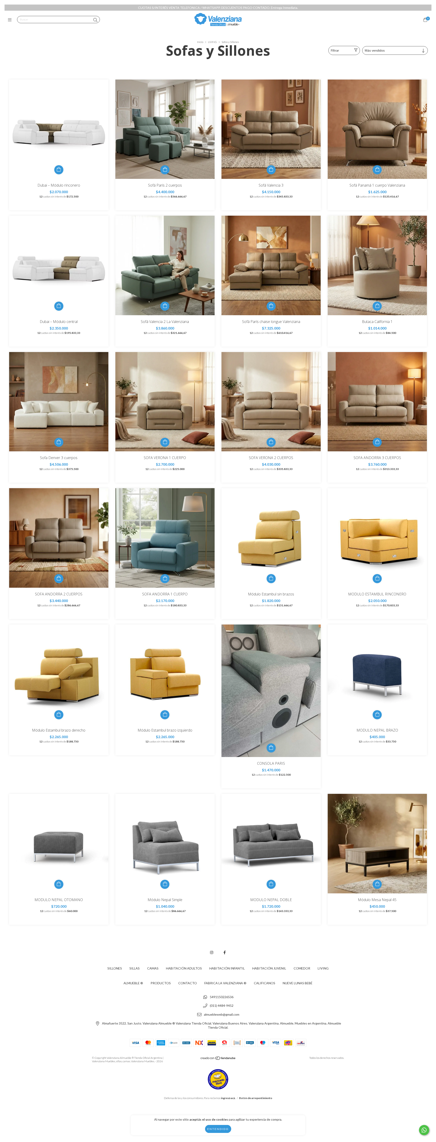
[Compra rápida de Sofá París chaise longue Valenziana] (271, 306)
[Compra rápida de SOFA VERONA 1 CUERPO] (164, 442)
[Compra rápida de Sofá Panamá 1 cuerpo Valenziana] (377, 169)
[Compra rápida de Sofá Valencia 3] (271, 169)
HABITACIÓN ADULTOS (184, 968)
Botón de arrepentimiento (255, 1098)
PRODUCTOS (161, 983)
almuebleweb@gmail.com (221, 1015)
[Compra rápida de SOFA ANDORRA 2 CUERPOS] (58, 578)
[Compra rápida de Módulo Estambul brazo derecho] (58, 714)
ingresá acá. (228, 1098)
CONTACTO (187, 983)
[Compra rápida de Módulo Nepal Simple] (164, 884)
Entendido (218, 1129)
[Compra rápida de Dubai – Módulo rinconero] (58, 169)
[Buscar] (95, 20)
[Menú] (11, 20)
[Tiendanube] (218, 1059)
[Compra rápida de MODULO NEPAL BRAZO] (377, 714)
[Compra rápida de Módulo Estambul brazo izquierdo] (164, 714)
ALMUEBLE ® (133, 983)
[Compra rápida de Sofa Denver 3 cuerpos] (58, 442)
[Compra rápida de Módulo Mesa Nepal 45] (377, 884)
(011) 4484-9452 (221, 1006)
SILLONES (114, 968)
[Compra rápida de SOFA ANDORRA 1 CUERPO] (164, 578)
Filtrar (335, 50)
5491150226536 (221, 997)
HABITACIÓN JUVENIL (269, 968)
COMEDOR (302, 968)
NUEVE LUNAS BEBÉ (297, 983)
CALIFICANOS (264, 983)
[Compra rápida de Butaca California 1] (377, 306)
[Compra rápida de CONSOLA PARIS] (271, 747)
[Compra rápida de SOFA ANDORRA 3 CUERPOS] (377, 442)
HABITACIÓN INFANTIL (227, 968)
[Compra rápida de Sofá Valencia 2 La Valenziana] (164, 306)
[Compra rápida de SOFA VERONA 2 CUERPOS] (271, 442)
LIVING (212, 42)
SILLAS (134, 968)
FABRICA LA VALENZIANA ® (225, 983)
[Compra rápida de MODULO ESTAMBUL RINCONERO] (377, 578)
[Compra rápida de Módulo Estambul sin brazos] (271, 578)
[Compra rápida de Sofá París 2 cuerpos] (164, 169)
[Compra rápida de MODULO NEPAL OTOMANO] (58, 884)
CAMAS (153, 968)
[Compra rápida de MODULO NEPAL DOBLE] (271, 884)
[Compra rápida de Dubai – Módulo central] (58, 306)
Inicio (200, 42)
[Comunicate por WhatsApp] (424, 1130)
